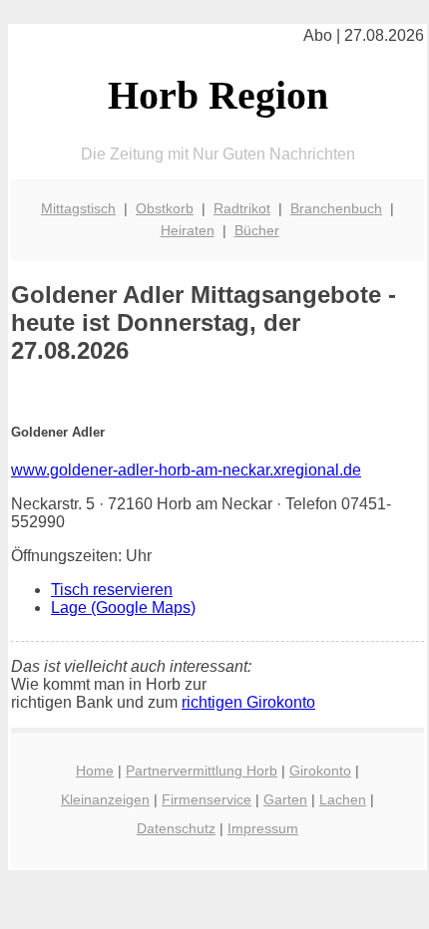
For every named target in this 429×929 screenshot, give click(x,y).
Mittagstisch (78, 208)
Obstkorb (165, 208)
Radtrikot (242, 208)
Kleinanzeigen (105, 799)
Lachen (342, 799)
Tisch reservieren (112, 589)
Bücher (256, 230)
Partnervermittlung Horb (201, 770)
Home (95, 770)
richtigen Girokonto (248, 702)
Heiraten (187, 230)
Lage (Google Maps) (123, 607)
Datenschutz (176, 828)
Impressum (262, 828)
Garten (285, 799)
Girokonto (320, 770)
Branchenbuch (336, 208)
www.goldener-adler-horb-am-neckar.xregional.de (186, 470)
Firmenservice (206, 799)
